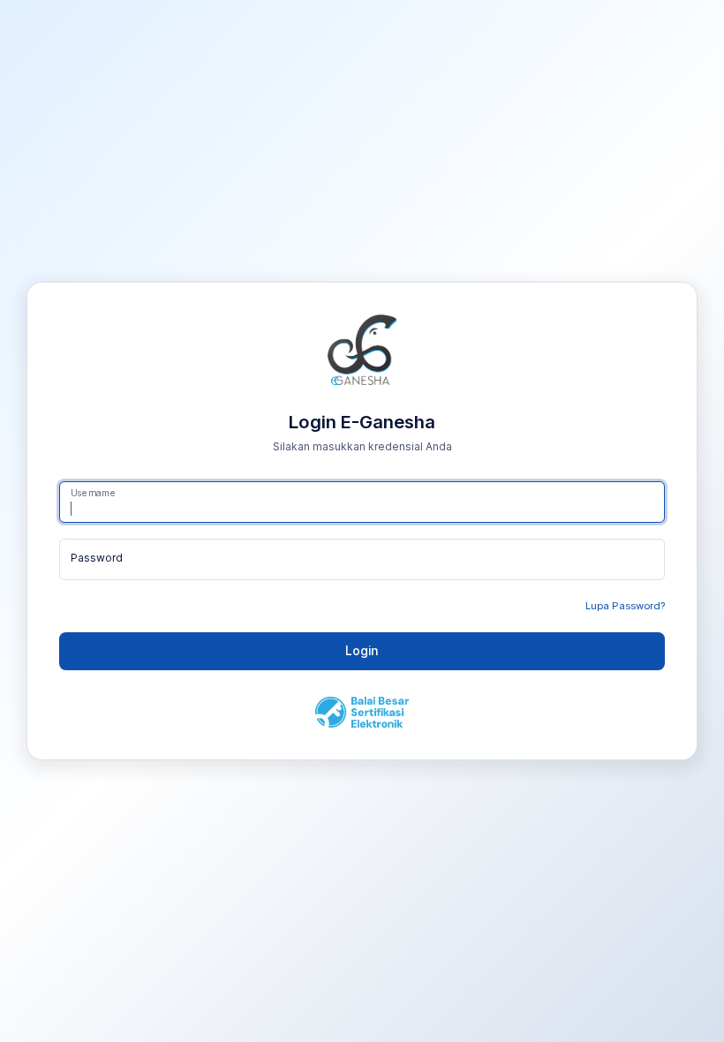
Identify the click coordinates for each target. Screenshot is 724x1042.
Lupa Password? (625, 606)
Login (362, 651)
